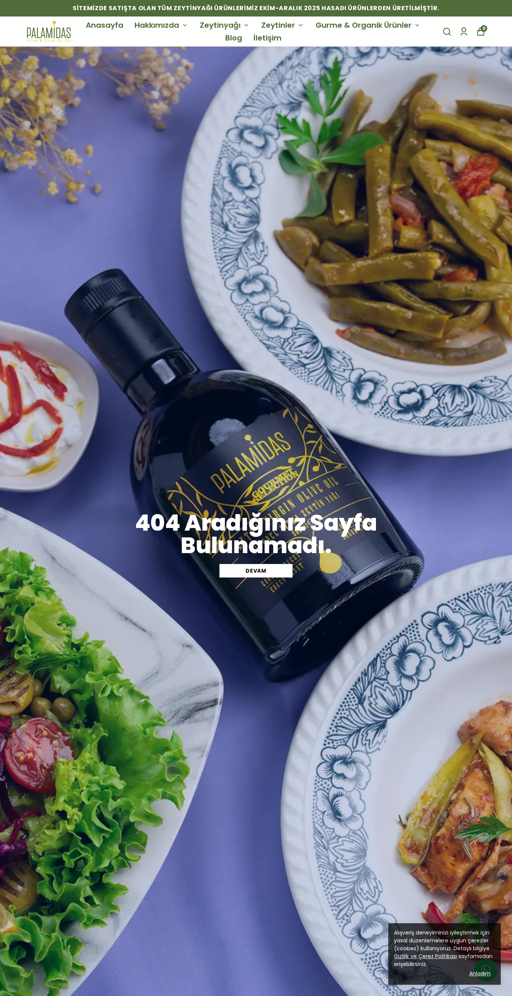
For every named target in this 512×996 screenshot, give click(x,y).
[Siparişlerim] (464, 31)
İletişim (267, 38)
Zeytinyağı (220, 25)
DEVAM (256, 570)
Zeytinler (278, 25)
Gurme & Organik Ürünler (364, 25)
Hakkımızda (157, 25)
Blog (233, 38)
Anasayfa (104, 25)
